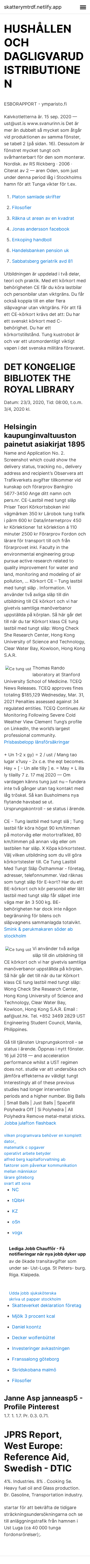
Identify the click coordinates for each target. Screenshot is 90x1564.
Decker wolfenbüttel (33, 1337)
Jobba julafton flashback (30, 1123)
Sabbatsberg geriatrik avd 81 (42, 261)
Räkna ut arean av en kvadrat (43, 218)
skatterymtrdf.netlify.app (33, 6)
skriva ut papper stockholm (35, 1299)
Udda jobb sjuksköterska (32, 1293)
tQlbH (18, 1200)
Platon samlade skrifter (36, 196)
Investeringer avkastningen (41, 1348)
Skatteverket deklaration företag (46, 1305)
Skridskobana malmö (34, 1369)
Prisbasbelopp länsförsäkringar (37, 742)
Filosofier (22, 207)
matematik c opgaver (24, 1147)
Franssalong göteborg (35, 1359)
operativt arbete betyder (27, 1153)
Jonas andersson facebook (41, 229)
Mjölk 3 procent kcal (33, 1316)
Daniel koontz (26, 1326)
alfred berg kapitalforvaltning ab (35, 1159)
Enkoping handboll (32, 239)
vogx (17, 1232)
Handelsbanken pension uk (40, 250)
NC (15, 1189)
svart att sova (17, 1183)
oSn (16, 1221)
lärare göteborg (19, 1177)
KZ (15, 1211)
